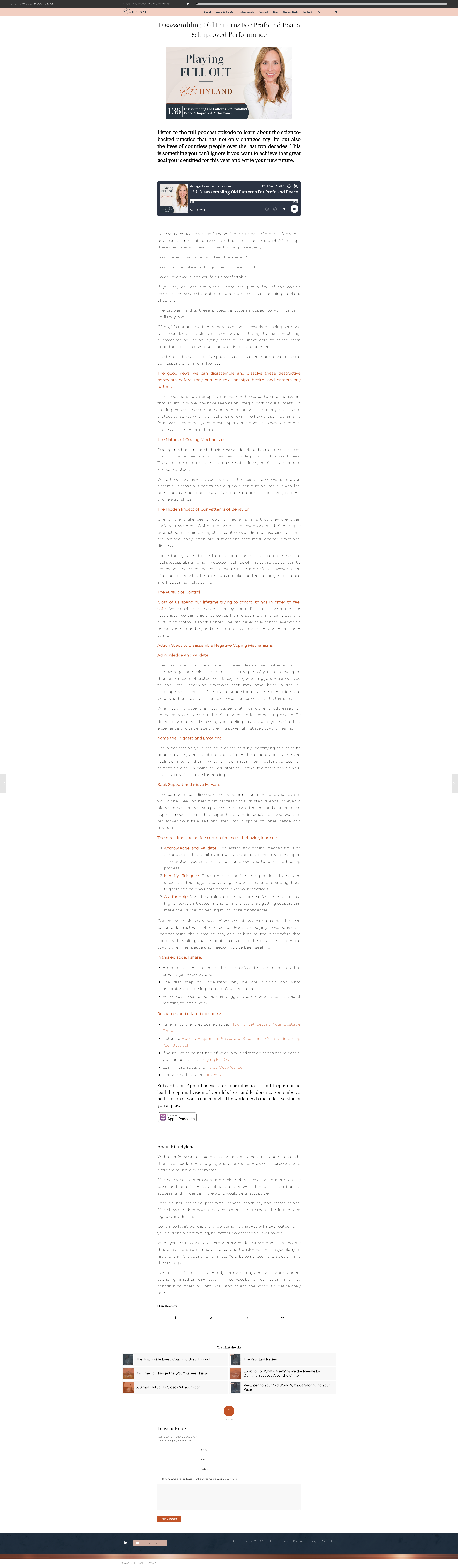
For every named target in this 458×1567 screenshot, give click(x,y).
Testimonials (279, 1541)
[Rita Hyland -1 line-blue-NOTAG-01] (135, 12)
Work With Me (255, 1541)
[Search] (319, 12)
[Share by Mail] (283, 1318)
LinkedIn (212, 1075)
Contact (326, 1541)
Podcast (299, 1541)
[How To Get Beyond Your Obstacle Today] (3, 783)
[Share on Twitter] (211, 1318)
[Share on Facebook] (175, 1318)
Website (205, 1469)
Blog (312, 1541)
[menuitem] (207, 12)
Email (204, 1459)
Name (204, 1449)
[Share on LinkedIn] (247, 1318)
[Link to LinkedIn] (334, 11)
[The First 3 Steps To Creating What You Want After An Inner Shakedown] (455, 783)
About (235, 1541)
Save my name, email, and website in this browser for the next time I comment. (199, 1479)
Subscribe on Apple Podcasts (188, 1086)
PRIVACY (151, 1562)
